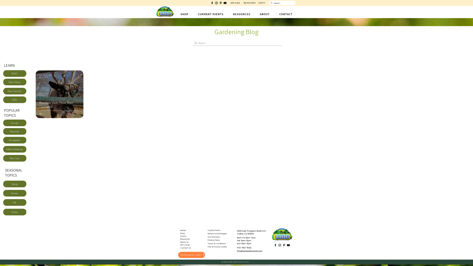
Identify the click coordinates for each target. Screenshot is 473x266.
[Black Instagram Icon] (216, 3)
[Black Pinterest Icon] (220, 3)
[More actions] (79, 76)
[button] (184, 14)
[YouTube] (225, 3)
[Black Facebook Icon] (212, 3)
